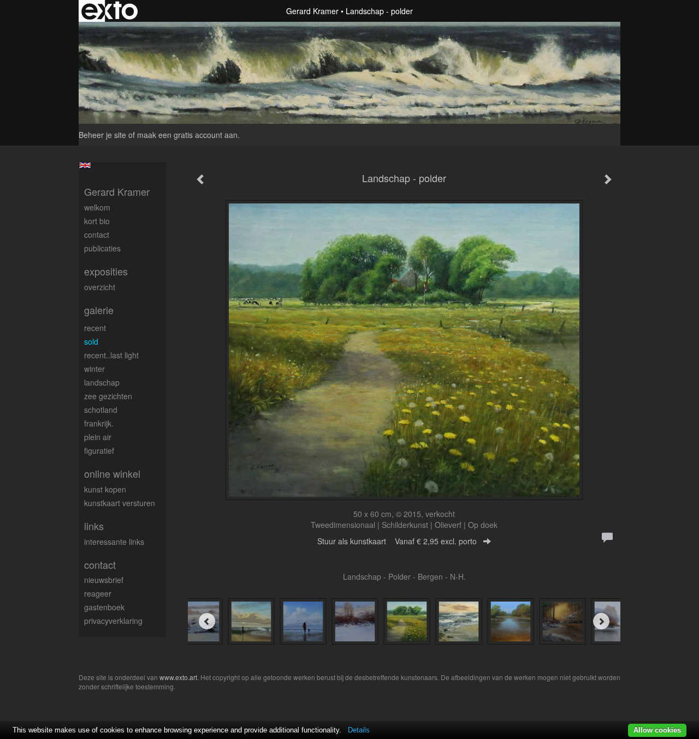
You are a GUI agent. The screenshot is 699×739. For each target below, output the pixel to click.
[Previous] (207, 621)
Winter (94, 368)
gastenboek (104, 607)
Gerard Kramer (312, 10)
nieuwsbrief (103, 579)
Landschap (102, 382)
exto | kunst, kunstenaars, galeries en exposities (109, 11)
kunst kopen (105, 489)
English (85, 165)
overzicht (99, 286)
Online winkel (112, 473)
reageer (97, 593)
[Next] (601, 621)
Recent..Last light (111, 355)
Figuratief (99, 450)
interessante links (114, 541)
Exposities (106, 271)
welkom (97, 207)
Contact (96, 234)
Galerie (99, 310)
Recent (95, 327)
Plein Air (97, 436)
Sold (91, 341)
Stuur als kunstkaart (397, 541)
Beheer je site (102, 134)
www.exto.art (178, 677)
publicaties (102, 248)
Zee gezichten (108, 395)
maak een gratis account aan (187, 134)
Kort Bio (97, 220)
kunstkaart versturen (119, 502)
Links (94, 526)
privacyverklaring (113, 620)
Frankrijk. (99, 423)
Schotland (100, 409)
